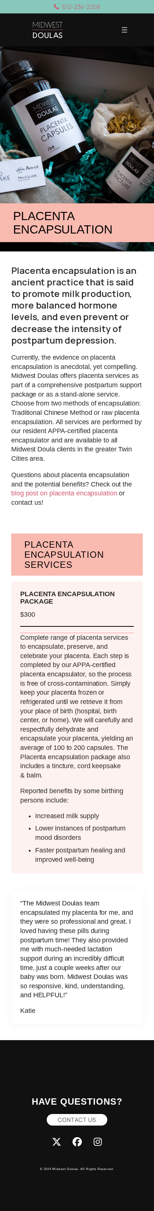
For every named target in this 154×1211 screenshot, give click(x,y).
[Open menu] (124, 29)
